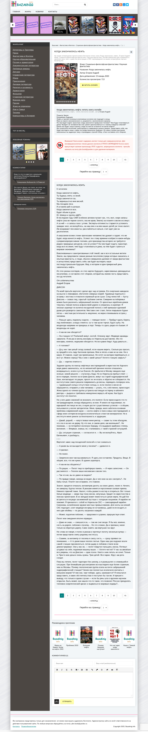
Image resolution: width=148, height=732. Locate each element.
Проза (15, 53)
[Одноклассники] (120, 4)
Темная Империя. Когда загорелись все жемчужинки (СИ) (31, 198)
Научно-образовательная (24, 59)
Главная (16, 12)
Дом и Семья (19, 109)
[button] (57, 670)
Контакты (52, 12)
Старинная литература (23, 97)
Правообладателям (28, 726)
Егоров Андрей (92, 73)
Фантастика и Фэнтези (23, 56)
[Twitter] (127, 4)
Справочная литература (23, 75)
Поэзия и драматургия (23, 62)
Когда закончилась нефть (111, 45)
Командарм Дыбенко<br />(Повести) (31, 182)
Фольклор (17, 94)
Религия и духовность (23, 87)
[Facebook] (117, 4)
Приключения (19, 81)
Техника (16, 112)
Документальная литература (26, 65)
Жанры (28, 12)
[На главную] (22, 4)
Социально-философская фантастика (102, 64)
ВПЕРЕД (94, 165)
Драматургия (19, 91)
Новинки (39, 12)
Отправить (67, 701)
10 (114, 160)
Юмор (15, 78)
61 (125, 160)
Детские (16, 72)
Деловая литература (22, 84)
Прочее (16, 103)
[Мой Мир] (124, 4)
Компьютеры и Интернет (24, 116)
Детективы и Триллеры (23, 50)
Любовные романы (21, 69)
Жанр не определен (21, 106)
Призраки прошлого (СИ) (26, 209)
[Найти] (85, 4)
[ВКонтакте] (114, 4)
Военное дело (19, 100)
